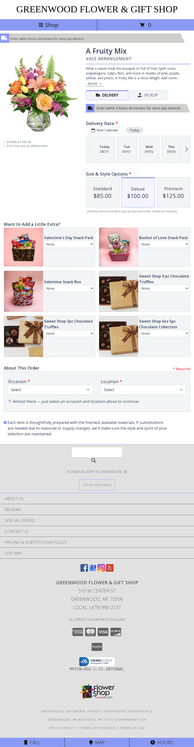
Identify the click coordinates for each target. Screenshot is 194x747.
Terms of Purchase (98, 728)
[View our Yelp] (110, 570)
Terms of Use (132, 728)
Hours (164, 742)
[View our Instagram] (101, 570)
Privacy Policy (62, 728)
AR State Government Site (122, 719)
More (92, 83)
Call (33, 742)
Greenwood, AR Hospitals (128, 711)
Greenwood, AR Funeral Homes (70, 711)
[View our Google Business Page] (93, 570)
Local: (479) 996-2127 (97, 607)
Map (99, 742)
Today (134, 130)
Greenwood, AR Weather (71, 719)
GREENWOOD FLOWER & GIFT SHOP (97, 9)
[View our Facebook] (84, 570)
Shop (51, 25)
